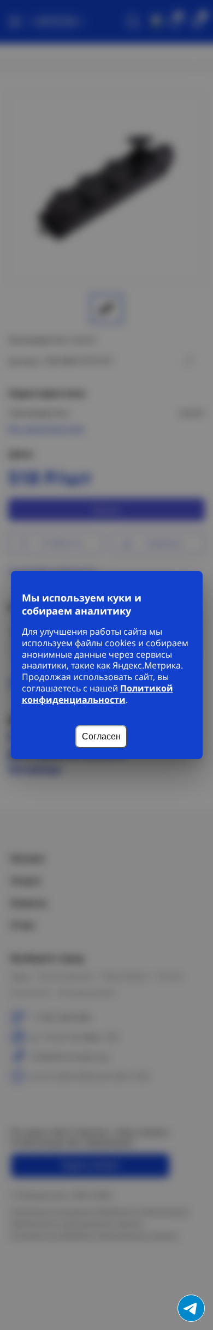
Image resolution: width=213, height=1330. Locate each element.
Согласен (101, 736)
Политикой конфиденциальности (97, 694)
